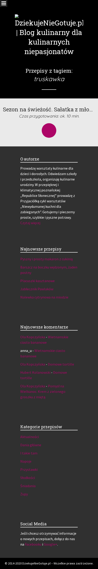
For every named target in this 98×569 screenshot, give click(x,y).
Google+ (50, 544)
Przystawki (29, 469)
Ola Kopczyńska (32, 337)
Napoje (25, 461)
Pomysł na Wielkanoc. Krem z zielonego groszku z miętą (42, 391)
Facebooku (33, 544)
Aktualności (29, 436)
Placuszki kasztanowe (37, 280)
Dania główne (30, 445)
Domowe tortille (61, 364)
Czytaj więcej (30, 223)
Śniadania (28, 486)
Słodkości (27, 477)
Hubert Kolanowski (35, 372)
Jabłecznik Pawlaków (36, 289)
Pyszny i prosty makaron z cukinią (46, 259)
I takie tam (28, 453)
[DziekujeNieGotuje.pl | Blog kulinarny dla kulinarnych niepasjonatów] (49, 28)
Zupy (24, 494)
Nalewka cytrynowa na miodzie (44, 297)
